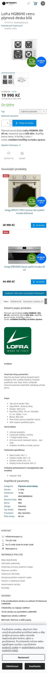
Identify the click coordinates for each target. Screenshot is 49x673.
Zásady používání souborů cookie (16, 577)
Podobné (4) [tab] (15, 301)
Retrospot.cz (11, 548)
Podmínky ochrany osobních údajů (17, 567)
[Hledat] (28, 3)
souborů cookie (10, 647)
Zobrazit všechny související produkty (24, 293)
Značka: (10, 28)
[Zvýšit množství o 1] (11, 121)
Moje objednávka (9, 560)
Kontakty (5, 587)
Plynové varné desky (28, 486)
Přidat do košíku (26, 123)
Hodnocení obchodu (10, 573)
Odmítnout (12, 666)
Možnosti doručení (9, 116)
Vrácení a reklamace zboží (13, 580)
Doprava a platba (9, 570)
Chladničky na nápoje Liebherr (15, 607)
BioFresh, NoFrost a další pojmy (16, 620)
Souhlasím (35, 666)
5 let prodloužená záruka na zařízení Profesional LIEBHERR (24, 602)
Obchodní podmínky (10, 563)
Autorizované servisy (10, 584)
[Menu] (43, 3)
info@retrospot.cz (13, 536)
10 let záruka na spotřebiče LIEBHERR (18, 611)
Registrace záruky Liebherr (13, 615)
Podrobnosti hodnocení (12, 25)
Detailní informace (9, 145)
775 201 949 (10, 540)
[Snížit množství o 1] (11, 124)
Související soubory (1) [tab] (33, 301)
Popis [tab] (6, 301)
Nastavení (23, 657)
